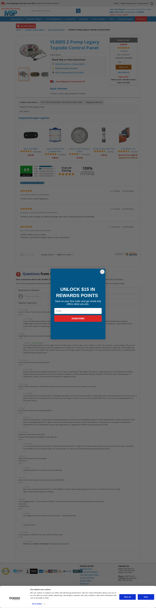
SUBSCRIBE (78, 318)
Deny (146, 597)
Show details (37, 604)
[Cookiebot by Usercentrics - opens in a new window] (14, 598)
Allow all (127, 597)
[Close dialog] (102, 272)
